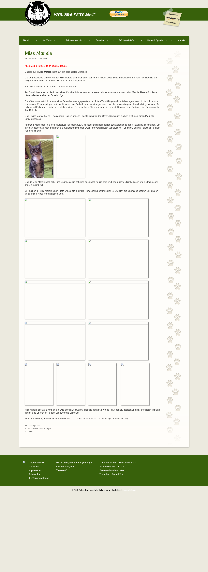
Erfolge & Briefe (126, 40)
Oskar (30, 431)
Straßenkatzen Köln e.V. (111, 466)
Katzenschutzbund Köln (112, 470)
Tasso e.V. (61, 470)
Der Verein (47, 40)
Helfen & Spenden (155, 40)
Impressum (34, 470)
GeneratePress (130, 490)
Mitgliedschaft (36, 462)
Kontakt (181, 40)
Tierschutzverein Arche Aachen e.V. (118, 462)
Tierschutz (101, 40)
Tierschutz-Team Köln (111, 474)
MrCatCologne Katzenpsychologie (74, 462)
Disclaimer (34, 466)
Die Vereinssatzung (38, 478)
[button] (37, 40)
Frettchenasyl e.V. (65, 466)
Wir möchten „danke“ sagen (39, 428)
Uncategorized (34, 425)
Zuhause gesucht (74, 40)
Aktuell (26, 40)
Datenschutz (35, 474)
